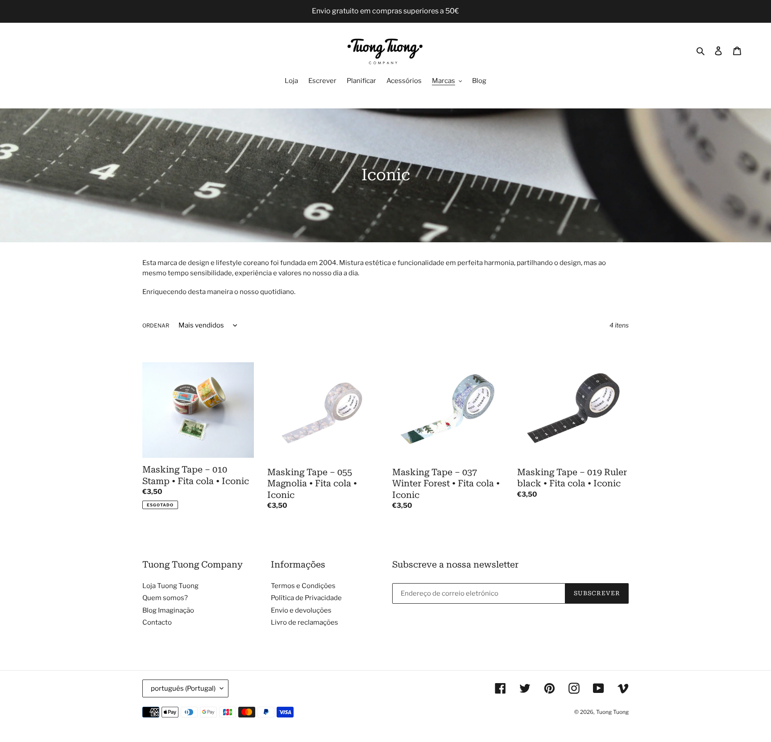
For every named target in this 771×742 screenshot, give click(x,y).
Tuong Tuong (612, 712)
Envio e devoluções (301, 610)
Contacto (157, 622)
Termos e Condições (303, 586)
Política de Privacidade (306, 598)
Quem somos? (165, 598)
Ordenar (155, 325)
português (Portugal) (183, 688)
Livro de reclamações (304, 622)
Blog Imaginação (168, 610)
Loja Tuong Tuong (170, 586)
